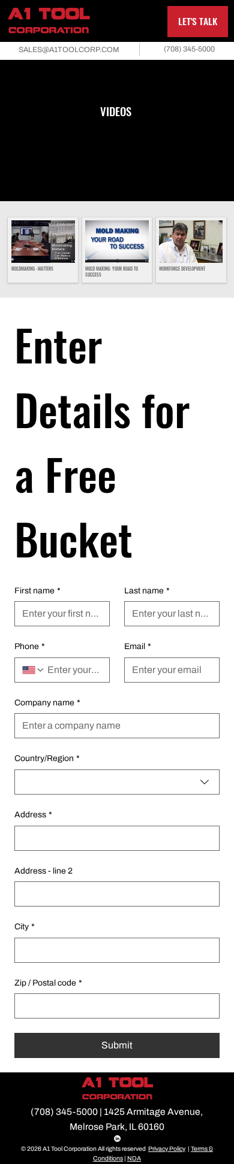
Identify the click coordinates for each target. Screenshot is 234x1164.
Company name (47, 702)
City (24, 926)
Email (137, 646)
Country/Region (47, 758)
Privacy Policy (166, 1148)
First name (37, 590)
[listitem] (43, 250)
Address (33, 814)
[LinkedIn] (117, 1138)
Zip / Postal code (48, 982)
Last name (147, 590)
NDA (134, 1158)
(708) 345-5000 (64, 1112)
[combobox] (117, 782)
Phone (29, 646)
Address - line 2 (43, 870)
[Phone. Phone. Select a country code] (33, 670)
